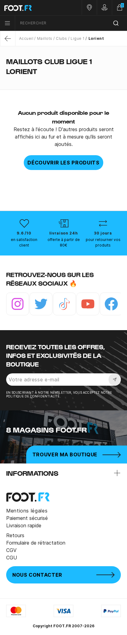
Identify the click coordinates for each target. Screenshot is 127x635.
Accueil (26, 38)
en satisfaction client (24, 242)
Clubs (61, 38)
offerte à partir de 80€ (63, 242)
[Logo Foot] (31, 7)
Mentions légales (26, 511)
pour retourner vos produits (103, 242)
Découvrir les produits (63, 163)
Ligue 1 (77, 38)
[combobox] (71, 23)
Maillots (44, 38)
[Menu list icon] (7, 23)
